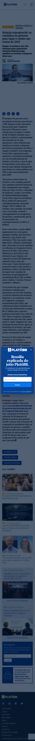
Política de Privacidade (26, 391)
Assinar (17, 385)
